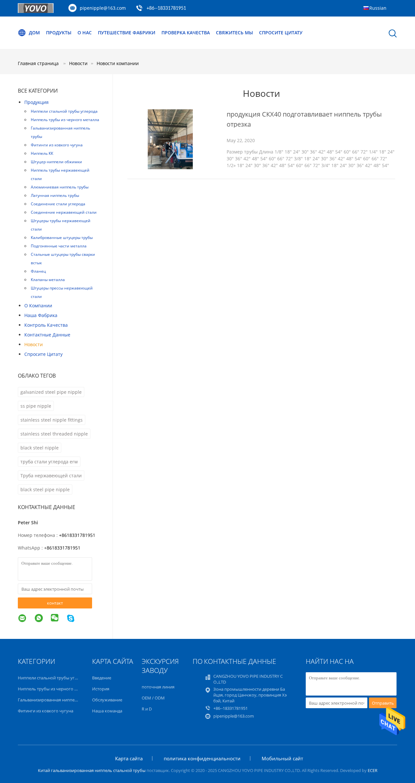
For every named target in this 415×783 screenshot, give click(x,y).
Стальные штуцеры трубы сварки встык (63, 259)
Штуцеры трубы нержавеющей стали (60, 225)
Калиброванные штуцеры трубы (62, 237)
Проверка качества (185, 32)
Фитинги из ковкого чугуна (57, 145)
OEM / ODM (153, 698)
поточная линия (158, 687)
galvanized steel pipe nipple (51, 392)
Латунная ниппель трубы (55, 195)
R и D (147, 709)
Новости (33, 344)
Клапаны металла (48, 279)
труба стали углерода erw (49, 462)
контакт (55, 603)
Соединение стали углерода (58, 204)
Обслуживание (107, 700)
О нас (84, 32)
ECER (372, 770)
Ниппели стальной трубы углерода (64, 111)
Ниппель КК (42, 153)
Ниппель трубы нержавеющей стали (60, 174)
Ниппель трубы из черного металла (65, 119)
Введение (101, 678)
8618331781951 (63, 548)
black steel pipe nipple (45, 489)
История (100, 689)
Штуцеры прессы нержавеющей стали (62, 292)
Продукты (58, 32)
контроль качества (46, 325)
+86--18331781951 (166, 8)
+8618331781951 (77, 535)
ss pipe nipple (35, 406)
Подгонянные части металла (59, 246)
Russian (377, 8)
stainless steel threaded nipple (54, 434)
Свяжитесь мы (234, 32)
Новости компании (118, 63)
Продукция (36, 102)
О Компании (38, 305)
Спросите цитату (280, 32)
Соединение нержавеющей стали (64, 212)
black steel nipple (39, 448)
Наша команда (107, 711)
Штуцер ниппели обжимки (56, 162)
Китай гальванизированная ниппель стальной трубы (92, 770)
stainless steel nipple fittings (51, 420)
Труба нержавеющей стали (51, 475)
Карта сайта (129, 758)
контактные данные (47, 335)
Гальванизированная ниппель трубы (60, 132)
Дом (34, 32)
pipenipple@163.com (103, 8)
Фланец (38, 271)
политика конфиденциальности (202, 758)
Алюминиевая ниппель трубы (60, 187)
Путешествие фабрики (126, 32)
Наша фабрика (40, 315)
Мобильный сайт (282, 758)
